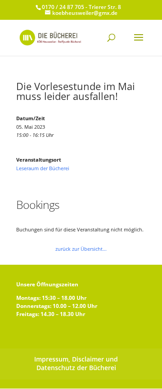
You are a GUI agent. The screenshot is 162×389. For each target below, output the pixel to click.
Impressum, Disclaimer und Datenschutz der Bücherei (76, 363)
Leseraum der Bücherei (42, 168)
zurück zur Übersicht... (81, 248)
